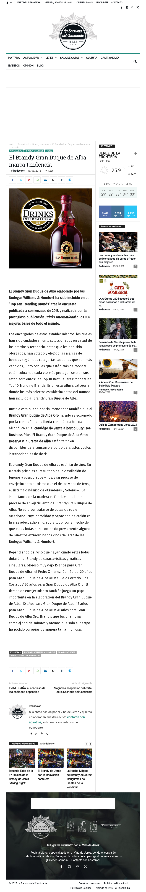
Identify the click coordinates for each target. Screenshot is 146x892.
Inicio (11, 144)
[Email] (53, 179)
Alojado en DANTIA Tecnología (113, 887)
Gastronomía (110, 57)
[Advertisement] (73, 78)
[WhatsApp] (37, 179)
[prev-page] (86, 744)
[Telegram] (69, 179)
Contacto (116, 2)
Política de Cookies (81, 887)
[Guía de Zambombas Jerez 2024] (118, 411)
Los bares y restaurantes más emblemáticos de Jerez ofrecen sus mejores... (117, 259)
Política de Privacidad (116, 883)
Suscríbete (102, 2)
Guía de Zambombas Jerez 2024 (118, 424)
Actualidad (31, 57)
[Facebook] (121, 7)
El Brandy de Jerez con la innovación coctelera (49, 775)
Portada (14, 57)
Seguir (118, 207)
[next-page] (90, 744)
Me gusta (105, 207)
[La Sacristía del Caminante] (73, 31)
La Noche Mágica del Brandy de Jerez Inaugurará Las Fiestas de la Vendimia (79, 779)
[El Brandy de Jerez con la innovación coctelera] (51, 758)
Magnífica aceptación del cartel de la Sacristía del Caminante (73, 690)
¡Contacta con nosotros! (85, 860)
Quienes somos (85, 2)
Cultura (91, 57)
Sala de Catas (69, 57)
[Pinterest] (132, 7)
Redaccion (19, 170)
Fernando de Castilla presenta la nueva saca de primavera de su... (118, 344)
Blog (40, 65)
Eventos (14, 65)
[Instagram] (127, 7)
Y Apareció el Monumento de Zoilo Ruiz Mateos (116, 384)
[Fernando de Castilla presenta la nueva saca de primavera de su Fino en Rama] (118, 328)
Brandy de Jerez (40, 144)
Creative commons (89, 883)
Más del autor (47, 743)
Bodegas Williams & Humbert (39, 652)
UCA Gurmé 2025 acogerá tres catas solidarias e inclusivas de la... (117, 302)
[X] (137, 7)
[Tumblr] (61, 179)
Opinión (28, 65)
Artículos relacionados (23, 743)
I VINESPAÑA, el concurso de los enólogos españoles (27, 690)
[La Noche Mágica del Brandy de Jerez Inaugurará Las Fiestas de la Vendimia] (79, 758)
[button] (135, 62)
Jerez (49, 57)
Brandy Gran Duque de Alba (25, 655)
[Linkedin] (45, 179)
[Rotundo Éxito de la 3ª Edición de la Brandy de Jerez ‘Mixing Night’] (22, 758)
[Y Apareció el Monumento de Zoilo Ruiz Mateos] (118, 369)
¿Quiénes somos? (57, 860)
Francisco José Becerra (111, 389)
